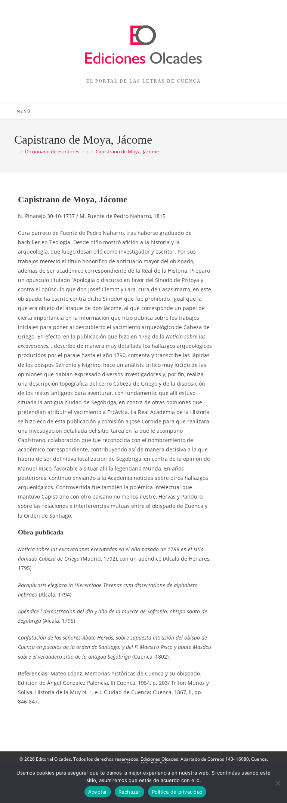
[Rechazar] (277, 783)
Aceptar (97, 792)
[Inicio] (16, 151)
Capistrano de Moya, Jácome (127, 151)
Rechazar (129, 792)
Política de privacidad (177, 792)
